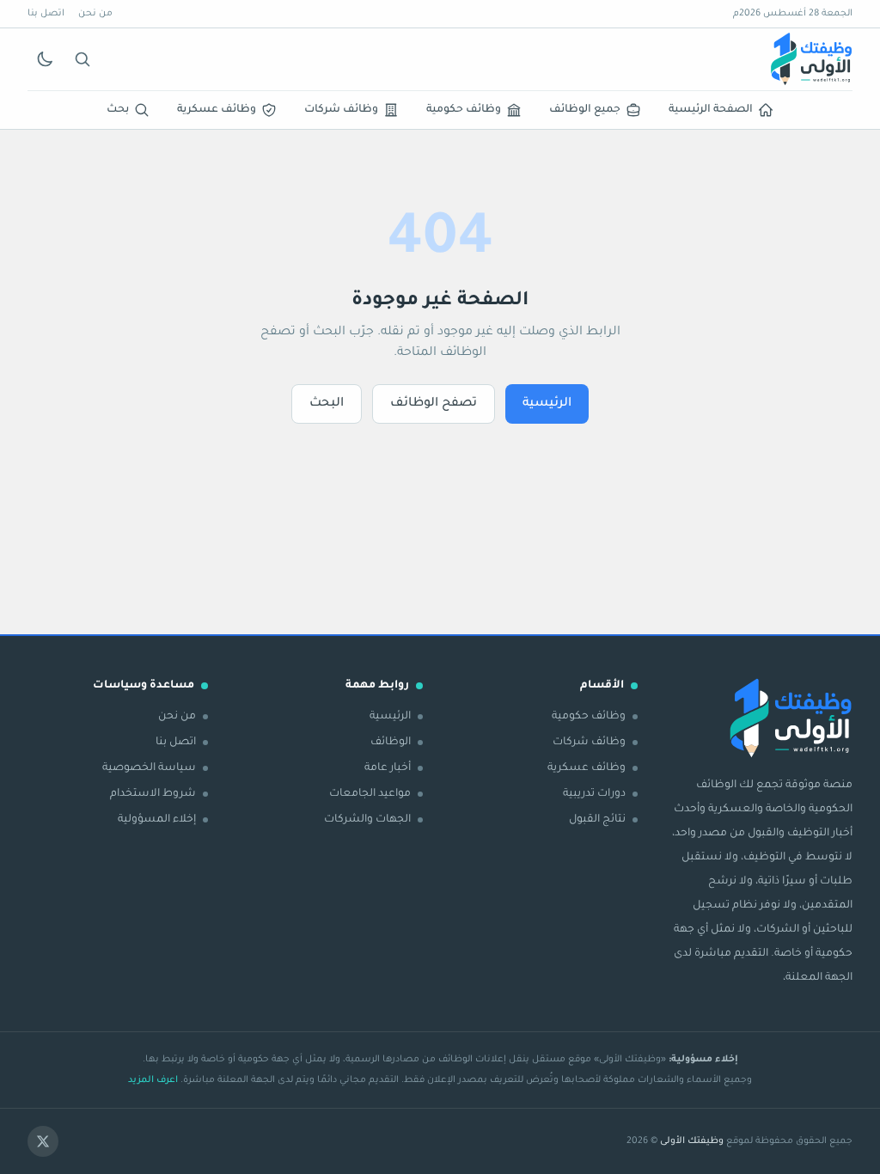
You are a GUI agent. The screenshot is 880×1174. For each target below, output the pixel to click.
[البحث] (82, 59)
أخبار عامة (387, 768)
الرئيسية (546, 404)
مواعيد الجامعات (370, 794)
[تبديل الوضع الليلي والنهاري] (45, 59)
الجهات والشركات (367, 820)
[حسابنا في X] (43, 1141)
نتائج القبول (597, 820)
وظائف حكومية (463, 110)
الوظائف (390, 743)
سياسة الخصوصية (149, 768)
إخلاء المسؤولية (157, 820)
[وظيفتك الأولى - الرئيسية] (811, 59)
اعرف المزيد (153, 1080)
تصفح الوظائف (433, 404)
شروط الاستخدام (153, 794)
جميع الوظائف (584, 110)
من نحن (95, 14)
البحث (326, 404)
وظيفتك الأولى (692, 1141)
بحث (118, 110)
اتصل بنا (46, 14)
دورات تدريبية (594, 794)
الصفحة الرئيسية (711, 110)
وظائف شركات (341, 110)
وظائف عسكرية (216, 110)
